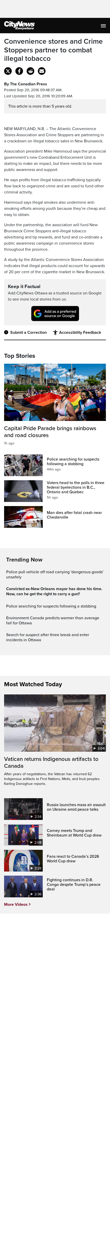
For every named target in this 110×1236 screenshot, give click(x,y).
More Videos (16, 904)
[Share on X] (8, 71)
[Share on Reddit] (30, 71)
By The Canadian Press (25, 84)
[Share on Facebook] (19, 71)
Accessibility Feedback (80, 332)
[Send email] (42, 71)
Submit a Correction (28, 332)
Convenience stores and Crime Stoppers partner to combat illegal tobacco (53, 50)
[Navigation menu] (104, 25)
